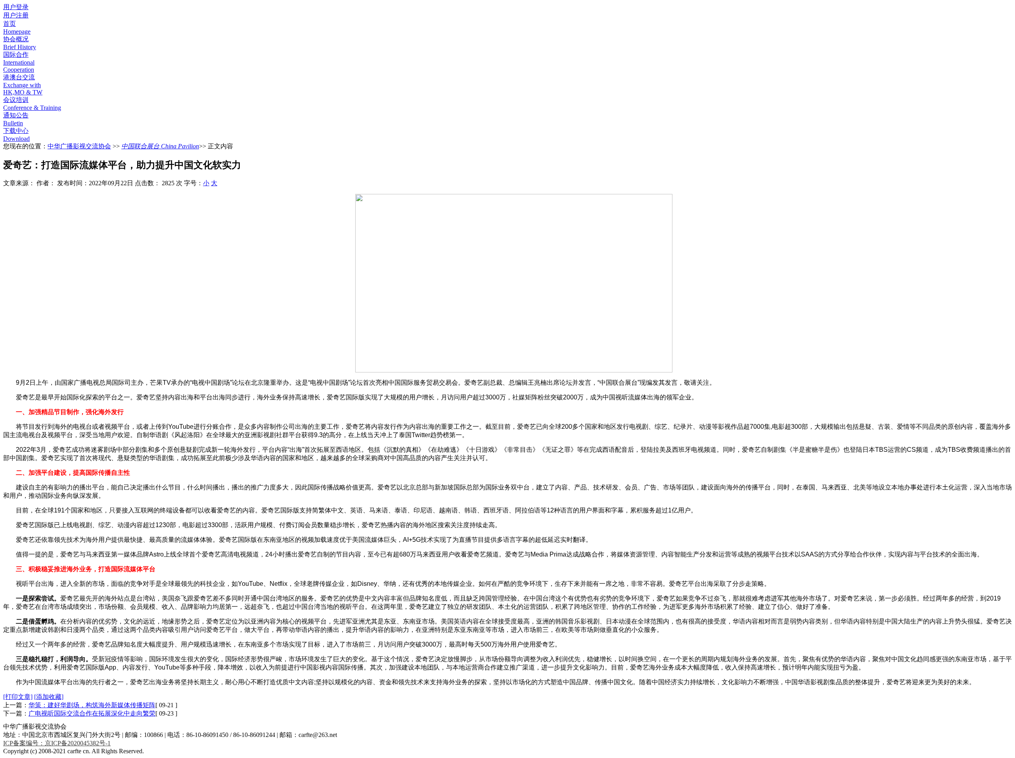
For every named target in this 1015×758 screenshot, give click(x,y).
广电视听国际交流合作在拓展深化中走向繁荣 (92, 713)
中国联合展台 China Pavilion (160, 146)
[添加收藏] (48, 696)
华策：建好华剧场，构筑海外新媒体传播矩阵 (92, 705)
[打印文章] (18, 696)
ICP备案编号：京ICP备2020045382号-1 (57, 743)
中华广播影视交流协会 (79, 146)
